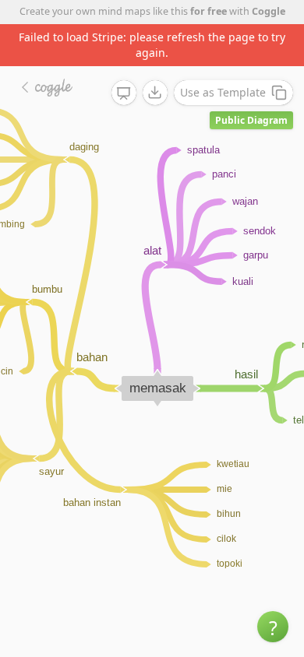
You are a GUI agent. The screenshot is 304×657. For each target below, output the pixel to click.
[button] (272, 626)
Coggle (268, 11)
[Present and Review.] (123, 93)
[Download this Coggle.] (155, 92)
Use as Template (223, 92)
